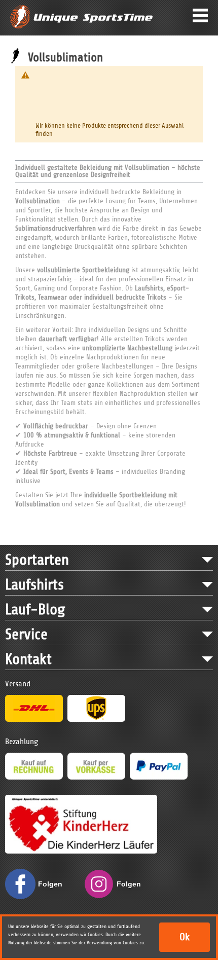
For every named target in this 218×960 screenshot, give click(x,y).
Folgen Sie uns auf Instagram (132, 889)
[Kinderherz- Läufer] (81, 799)
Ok (184, 937)
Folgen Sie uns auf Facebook (53, 889)
